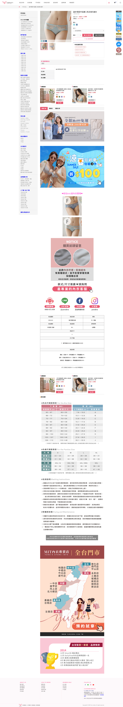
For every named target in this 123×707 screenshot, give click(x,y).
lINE (88, 684)
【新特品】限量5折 (25, 40)
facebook (85, 684)
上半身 (22, 140)
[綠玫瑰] (59, 97)
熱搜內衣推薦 (24, 75)
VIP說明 (64, 689)
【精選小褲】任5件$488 (26, 23)
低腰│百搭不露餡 (24, 158)
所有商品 (24, 6)
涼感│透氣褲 (23, 148)
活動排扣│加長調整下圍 (26, 184)
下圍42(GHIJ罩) (24, 200)
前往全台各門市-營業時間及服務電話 (94, 698)
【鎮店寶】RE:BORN (25, 47)
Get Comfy (23, 121)
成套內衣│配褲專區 (25, 170)
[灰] (91, 97)
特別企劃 (23, 116)
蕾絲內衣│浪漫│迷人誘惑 (26, 108)
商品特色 (43, 68)
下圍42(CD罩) (23, 197)
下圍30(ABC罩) (24, 192)
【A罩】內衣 (23, 55)
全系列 (22, 138)
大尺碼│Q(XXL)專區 (25, 153)
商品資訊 (43, 74)
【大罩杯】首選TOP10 (25, 45)
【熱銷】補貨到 (24, 43)
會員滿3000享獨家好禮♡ (80, 52)
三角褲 (22, 167)
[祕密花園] (64, 97)
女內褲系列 (23, 146)
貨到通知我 (100, 35)
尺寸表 (42, 71)
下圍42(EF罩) (23, 199)
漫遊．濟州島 (23, 125)
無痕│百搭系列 (24, 80)
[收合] (119, 11)
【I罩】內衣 (23, 69)
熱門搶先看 (23, 35)
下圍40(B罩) (23, 194)
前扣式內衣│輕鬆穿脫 (25, 104)
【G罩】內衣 (23, 65)
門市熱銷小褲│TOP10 (25, 156)
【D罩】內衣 (23, 60)
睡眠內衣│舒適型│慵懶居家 (26, 92)
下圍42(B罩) (23, 195)
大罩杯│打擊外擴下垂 (25, 101)
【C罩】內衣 (23, 58)
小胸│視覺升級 (24, 94)
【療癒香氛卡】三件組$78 (26, 30)
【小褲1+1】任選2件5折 (26, 28)
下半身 (22, 141)
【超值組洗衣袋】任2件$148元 (27, 25)
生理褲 (22, 168)
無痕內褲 (22, 163)
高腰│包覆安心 (24, 162)
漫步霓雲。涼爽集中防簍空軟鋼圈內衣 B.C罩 (95, 89)
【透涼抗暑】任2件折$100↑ (26, 36)
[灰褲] (77, 25)
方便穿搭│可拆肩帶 (25, 103)
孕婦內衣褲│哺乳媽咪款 (26, 111)
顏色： (75, 22)
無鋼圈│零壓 (23, 82)
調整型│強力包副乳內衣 (26, 89)
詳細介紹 (44, 108)
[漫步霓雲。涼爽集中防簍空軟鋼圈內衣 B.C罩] (79, 95)
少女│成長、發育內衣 (25, 79)
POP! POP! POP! (24, 128)
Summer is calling (24, 118)
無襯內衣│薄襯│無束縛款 (26, 109)
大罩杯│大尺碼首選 (25, 96)
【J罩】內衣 (23, 70)
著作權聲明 (22, 687)
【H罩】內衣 (23, 67)
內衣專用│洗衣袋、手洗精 (26, 182)
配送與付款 (43, 689)
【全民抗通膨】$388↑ (25, 42)
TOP (119, 54)
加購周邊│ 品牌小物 (25, 180)
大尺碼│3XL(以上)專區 (25, 155)
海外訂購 (43, 691)
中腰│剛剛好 (23, 160)
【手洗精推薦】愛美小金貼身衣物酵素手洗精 (63, 89)
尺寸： (75, 28)
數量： (75, 35)
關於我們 (22, 684)
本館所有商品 (23, 15)
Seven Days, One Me (25, 119)
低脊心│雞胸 (23, 99)
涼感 (43, 63)
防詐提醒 (43, 687)
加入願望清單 (89, 38)
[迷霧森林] (62, 97)
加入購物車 (88, 35)
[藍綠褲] (74, 25)
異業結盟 (22, 689)
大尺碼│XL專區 (24, 151)
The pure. (23, 130)
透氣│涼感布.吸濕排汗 (25, 77)
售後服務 (43, 686)
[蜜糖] (57, 97)
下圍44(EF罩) (23, 204)
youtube (93, 684)
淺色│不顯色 (23, 150)
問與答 (51, 108)
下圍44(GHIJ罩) (24, 206)
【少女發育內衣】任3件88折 (27, 21)
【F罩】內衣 (23, 64)
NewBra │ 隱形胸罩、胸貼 (26, 178)
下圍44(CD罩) (23, 202)
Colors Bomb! (23, 126)
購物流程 (43, 684)
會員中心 (109, 2)
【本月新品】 (23, 38)
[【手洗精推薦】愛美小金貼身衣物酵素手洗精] (47, 95)
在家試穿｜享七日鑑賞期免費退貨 (82, 55)
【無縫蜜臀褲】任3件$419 (26, 26)
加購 (60, 102)
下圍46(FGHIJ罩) (24, 207)
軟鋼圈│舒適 (23, 87)
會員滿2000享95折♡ (79, 49)
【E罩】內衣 (23, 62)
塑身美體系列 (24, 136)
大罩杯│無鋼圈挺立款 (25, 84)
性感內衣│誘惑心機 (25, 106)
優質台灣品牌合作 (25, 212)
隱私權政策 (22, 686)
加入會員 (64, 684)
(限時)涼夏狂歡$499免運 (80, 46)
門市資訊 (22, 691)
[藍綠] (89, 97)
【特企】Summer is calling (26, 48)
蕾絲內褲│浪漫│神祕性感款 (26, 172)
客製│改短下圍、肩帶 (25, 185)
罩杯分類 (23, 53)
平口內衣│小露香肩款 (25, 85)
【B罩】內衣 (23, 57)
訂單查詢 (64, 687)
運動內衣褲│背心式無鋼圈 (26, 91)
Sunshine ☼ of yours (25, 131)
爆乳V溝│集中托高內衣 (25, 97)
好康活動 (64, 686)
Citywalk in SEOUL (25, 123)
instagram (90, 684)
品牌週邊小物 (24, 177)
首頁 (19, 6)
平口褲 (22, 165)
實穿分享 (57, 108)
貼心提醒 (43, 77)
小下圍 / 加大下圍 (25, 190)
